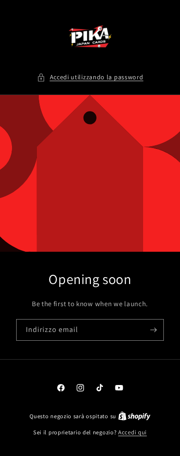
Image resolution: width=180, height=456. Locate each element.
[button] (90, 77)
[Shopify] (134, 416)
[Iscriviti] (153, 330)
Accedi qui (132, 432)
